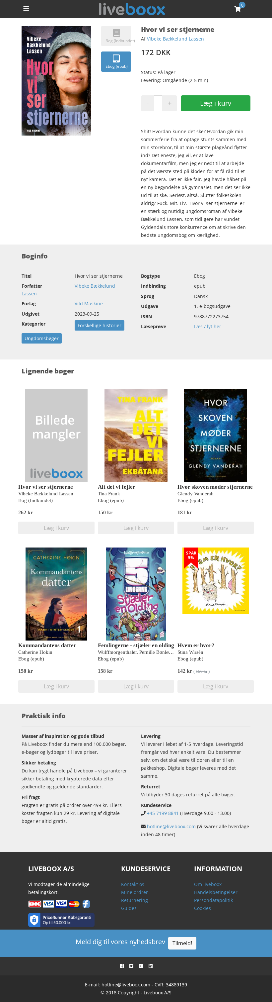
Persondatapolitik (213, 900)
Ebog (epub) (116, 66)
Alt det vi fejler (116, 487)
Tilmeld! (182, 943)
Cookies (202, 908)
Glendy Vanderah (195, 493)
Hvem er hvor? (196, 645)
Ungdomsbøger (42, 338)
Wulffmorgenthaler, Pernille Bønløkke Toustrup (147, 652)
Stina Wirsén (190, 652)
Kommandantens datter (47, 645)
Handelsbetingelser (216, 892)
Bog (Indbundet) (118, 41)
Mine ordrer (134, 892)
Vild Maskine (89, 303)
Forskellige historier (99, 325)
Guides (129, 908)
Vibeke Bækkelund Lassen (175, 39)
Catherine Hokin (35, 652)
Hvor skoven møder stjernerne (215, 487)
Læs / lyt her (207, 326)
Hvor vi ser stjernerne (45, 487)
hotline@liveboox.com (171, 826)
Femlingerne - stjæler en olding (136, 645)
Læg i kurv (215, 103)
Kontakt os (132, 884)
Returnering (134, 900)
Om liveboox (208, 884)
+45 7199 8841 (163, 813)
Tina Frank (109, 493)
